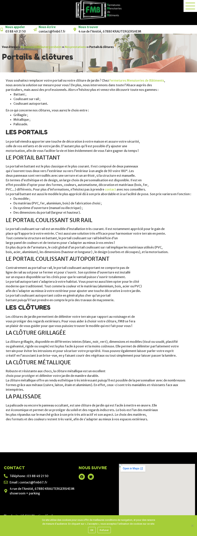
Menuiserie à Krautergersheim (41, 47)
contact (111, 189)
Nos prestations (75, 47)
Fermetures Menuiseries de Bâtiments (136, 80)
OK (92, 530)
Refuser (104, 530)
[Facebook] (82, 477)
